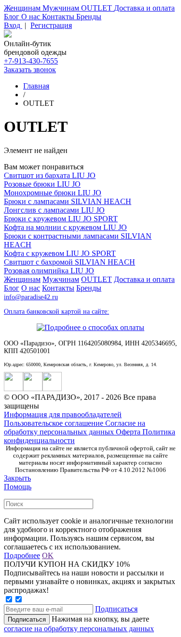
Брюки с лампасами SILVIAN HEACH (67, 201)
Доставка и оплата (144, 8)
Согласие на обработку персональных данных (74, 427)
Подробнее (22, 555)
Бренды (88, 17)
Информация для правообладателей (63, 414)
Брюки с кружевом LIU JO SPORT (61, 219)
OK (48, 555)
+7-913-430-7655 (31, 61)
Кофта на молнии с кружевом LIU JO (65, 227)
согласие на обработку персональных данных (79, 628)
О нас (31, 17)
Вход (13, 25)
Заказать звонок (30, 69)
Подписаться (116, 609)
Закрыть (17, 478)
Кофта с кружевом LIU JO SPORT (60, 253)
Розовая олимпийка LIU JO (49, 271)
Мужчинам (61, 8)
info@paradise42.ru (31, 297)
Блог (12, 17)
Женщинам (23, 8)
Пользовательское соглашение (54, 423)
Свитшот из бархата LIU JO (50, 175)
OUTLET (97, 8)
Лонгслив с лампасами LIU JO (54, 210)
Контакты (59, 17)
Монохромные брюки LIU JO (52, 193)
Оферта (129, 432)
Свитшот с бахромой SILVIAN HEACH (69, 262)
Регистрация (51, 25)
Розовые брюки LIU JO (42, 184)
